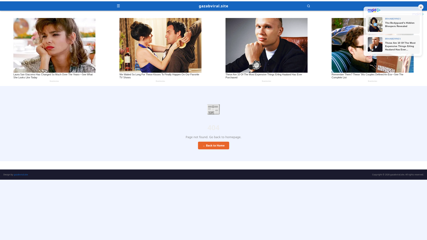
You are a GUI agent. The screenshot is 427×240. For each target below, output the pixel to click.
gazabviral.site (213, 5)
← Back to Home (214, 145)
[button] (308, 6)
